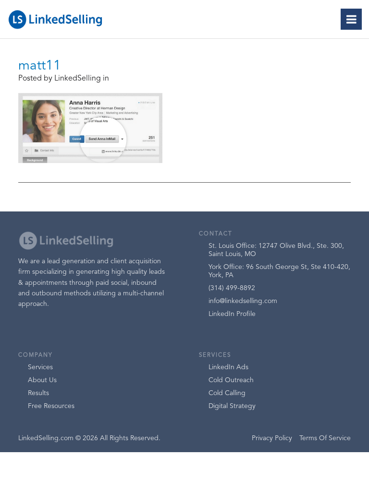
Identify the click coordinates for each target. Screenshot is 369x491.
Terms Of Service (325, 438)
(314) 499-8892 (232, 288)
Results (38, 393)
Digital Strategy (232, 406)
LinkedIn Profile (232, 314)
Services (40, 367)
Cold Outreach (231, 380)
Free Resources (51, 406)
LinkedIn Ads (228, 367)
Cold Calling (227, 393)
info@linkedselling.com (243, 301)
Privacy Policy (272, 438)
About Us (42, 380)
